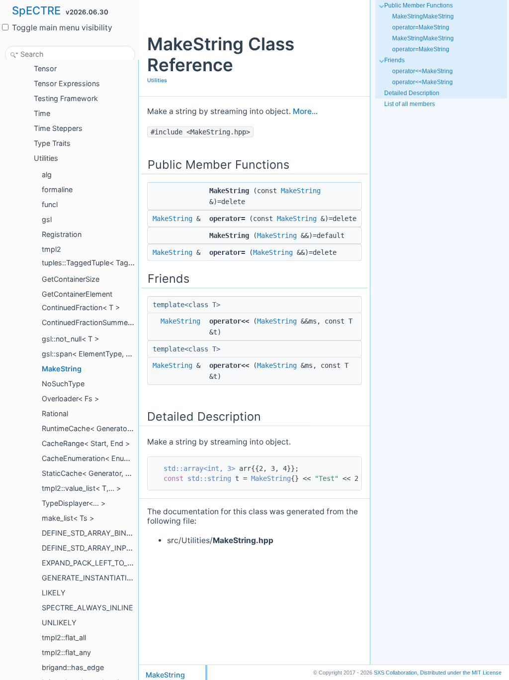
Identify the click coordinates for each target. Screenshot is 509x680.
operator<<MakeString (422, 71)
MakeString (301, 191)
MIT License (461, 673)
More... (305, 111)
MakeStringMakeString (423, 16)
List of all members (409, 104)
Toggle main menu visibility (61, 27)
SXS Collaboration (395, 673)
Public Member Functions (418, 5)
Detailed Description (411, 93)
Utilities (157, 80)
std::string (209, 478)
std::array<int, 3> (199, 468)
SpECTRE (36, 10)
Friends (394, 60)
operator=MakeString (420, 27)
